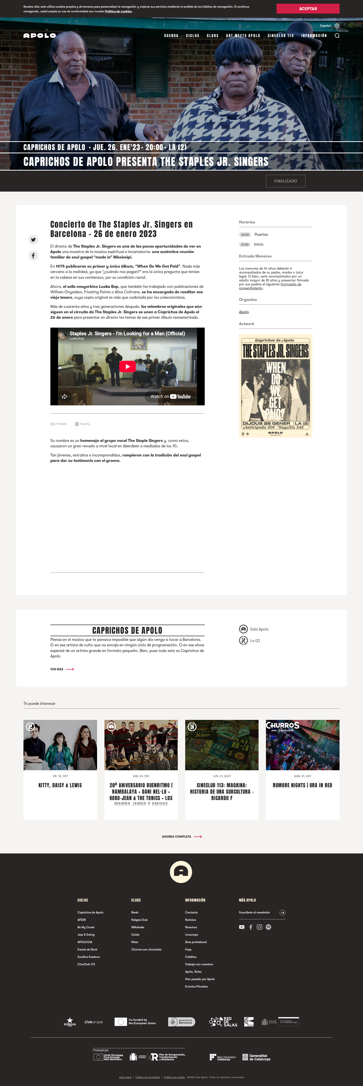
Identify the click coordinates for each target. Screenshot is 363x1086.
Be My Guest (86, 927)
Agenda (171, 35)
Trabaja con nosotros (199, 964)
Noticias (190, 920)
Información (314, 35)
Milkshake (137, 927)
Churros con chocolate (146, 949)
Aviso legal (125, 1077)
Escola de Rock (87, 949)
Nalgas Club (139, 920)
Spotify (85, 424)
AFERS (82, 920)
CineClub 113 (281, 35)
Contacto (191, 912)
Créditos (190, 957)
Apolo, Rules (193, 971)
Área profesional (196, 942)
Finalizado (285, 181)
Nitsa (134, 942)
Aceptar (308, 9)
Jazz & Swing (86, 934)
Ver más (57, 669)
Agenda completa (177, 836)
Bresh (135, 912)
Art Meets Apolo (243, 35)
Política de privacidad (148, 1077)
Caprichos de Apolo (90, 912)
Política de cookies (118, 11)
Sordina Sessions (89, 957)
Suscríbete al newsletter (254, 912)
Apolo (244, 312)
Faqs (188, 949)
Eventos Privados (196, 986)
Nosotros (191, 927)
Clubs (213, 35)
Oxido (135, 934)
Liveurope (191, 934)
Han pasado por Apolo (200, 979)
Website (62, 424)
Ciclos (193, 35)
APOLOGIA (85, 942)
